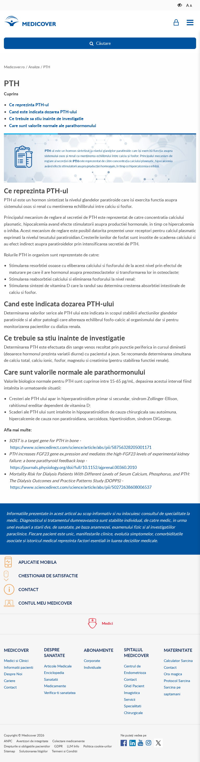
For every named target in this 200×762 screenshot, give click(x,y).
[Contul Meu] (176, 22)
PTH (46, 66)
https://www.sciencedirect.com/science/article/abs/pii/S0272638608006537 (81, 487)
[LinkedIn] (132, 742)
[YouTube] (140, 742)
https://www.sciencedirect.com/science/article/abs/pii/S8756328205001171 (81, 447)
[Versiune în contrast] (180, 5)
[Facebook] (124, 742)
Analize (34, 66)
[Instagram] (149, 742)
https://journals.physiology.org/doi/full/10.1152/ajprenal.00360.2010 (73, 467)
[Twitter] (158, 742)
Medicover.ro (14, 66)
